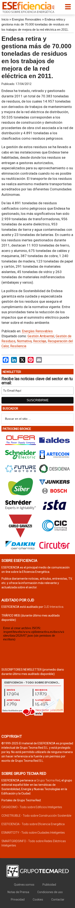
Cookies (38, 899)
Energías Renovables (26, 19)
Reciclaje (39, 341)
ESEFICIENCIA (28, 7)
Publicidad (49, 884)
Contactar (57, 899)
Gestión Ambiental (41, 336)
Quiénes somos (24, 884)
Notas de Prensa (18, 892)
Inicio (5, 19)
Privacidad (18, 899)
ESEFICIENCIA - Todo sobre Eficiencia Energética (33, 824)
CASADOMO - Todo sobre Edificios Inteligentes (31, 807)
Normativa (24, 341)
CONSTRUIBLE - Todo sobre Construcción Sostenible (36, 815)
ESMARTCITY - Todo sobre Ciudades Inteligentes (33, 832)
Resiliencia (18, 346)
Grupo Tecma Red (48, 780)
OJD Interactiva (53, 606)
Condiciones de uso (50, 892)
